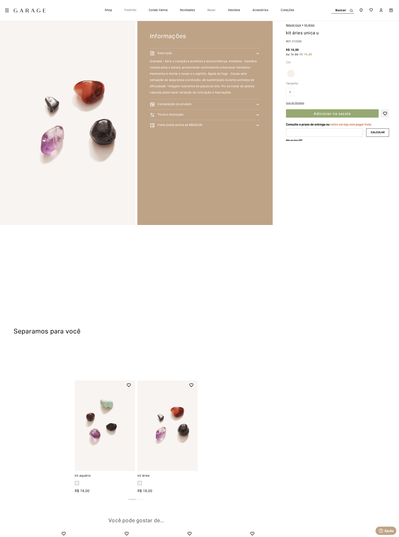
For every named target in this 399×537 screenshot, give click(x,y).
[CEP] (324, 132)
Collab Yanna (158, 10)
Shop (108, 10)
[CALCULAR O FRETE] (377, 132)
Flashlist (130, 10)
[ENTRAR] (381, 10)
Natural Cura (293, 25)
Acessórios (260, 10)
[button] (293, 73)
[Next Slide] (260, 494)
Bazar (211, 10)
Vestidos (234, 10)
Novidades (187, 10)
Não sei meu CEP (294, 140)
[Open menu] (7, 10)
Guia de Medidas (295, 103)
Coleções (287, 10)
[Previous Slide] (13, 494)
